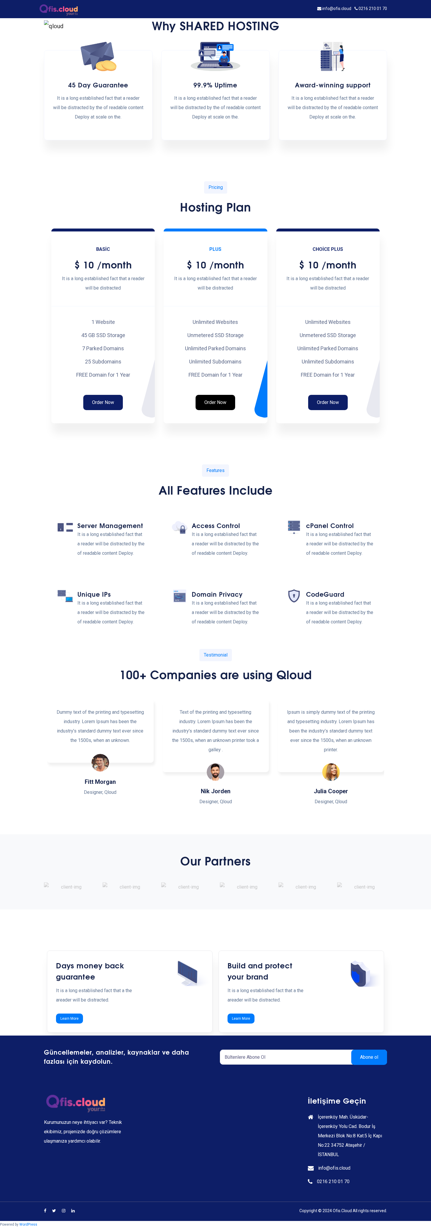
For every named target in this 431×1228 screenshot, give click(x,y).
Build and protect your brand (260, 970)
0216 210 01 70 (372, 8)
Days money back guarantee (90, 970)
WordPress (28, 1224)
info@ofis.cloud (336, 8)
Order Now (103, 402)
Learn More (69, 1018)
